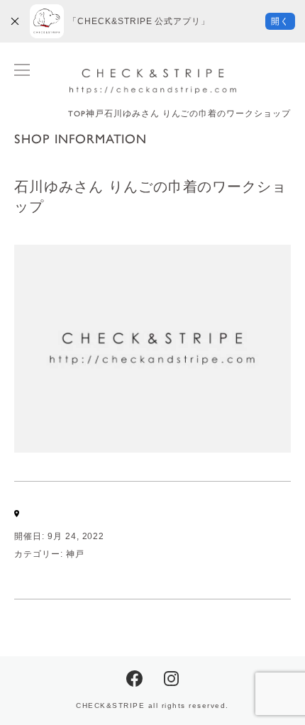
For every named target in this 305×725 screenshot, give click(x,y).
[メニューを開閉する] (22, 70)
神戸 (75, 554)
